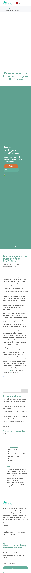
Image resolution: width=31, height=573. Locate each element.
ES (19, 3)
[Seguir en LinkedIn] (4, 539)
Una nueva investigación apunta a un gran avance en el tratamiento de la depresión (14, 424)
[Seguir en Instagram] (12, 539)
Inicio (4, 8)
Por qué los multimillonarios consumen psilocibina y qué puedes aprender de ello (14, 401)
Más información (11, 170)
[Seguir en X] (16, 539)
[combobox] (18, 3)
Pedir (11, 166)
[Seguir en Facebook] (8, 539)
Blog (8, 8)
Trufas (12, 8)
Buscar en (24, 391)
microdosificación (7, 266)
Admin (7, 264)
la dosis (9, 370)
